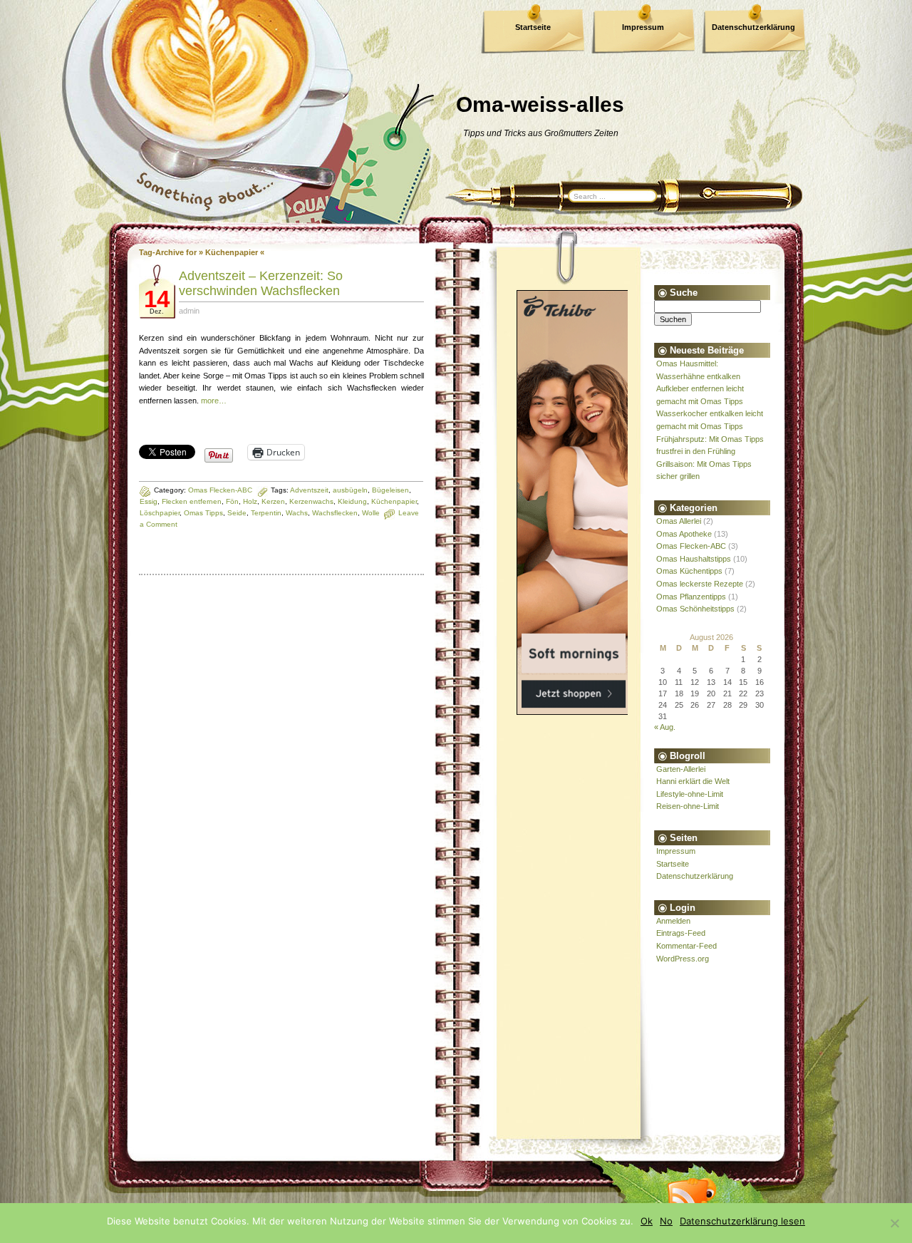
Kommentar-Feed (686, 946)
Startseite (533, 27)
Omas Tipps (203, 513)
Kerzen (273, 501)
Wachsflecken (335, 513)
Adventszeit (309, 490)
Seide (237, 513)
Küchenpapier (394, 501)
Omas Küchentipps (689, 571)
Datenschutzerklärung (753, 27)
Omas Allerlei (678, 521)
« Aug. (664, 727)
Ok (647, 1221)
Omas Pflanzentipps (691, 596)
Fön (232, 501)
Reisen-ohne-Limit (687, 806)
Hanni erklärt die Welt (693, 781)
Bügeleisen (390, 490)
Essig (148, 501)
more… (214, 400)
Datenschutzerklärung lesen (742, 1221)
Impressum (643, 27)
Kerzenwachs (311, 501)
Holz (250, 501)
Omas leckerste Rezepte (699, 583)
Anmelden (673, 921)
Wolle (371, 513)
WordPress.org (682, 958)
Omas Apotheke (684, 534)
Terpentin (266, 513)
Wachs (297, 513)
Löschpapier (160, 513)
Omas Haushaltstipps (693, 559)
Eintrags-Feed (680, 933)
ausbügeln (350, 490)
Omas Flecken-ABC (220, 490)
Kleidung (352, 501)
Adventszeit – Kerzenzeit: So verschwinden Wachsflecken (261, 283)
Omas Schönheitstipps (695, 608)
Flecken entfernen (192, 501)
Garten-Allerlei (680, 769)
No (666, 1221)
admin (189, 310)
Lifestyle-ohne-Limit (689, 794)
